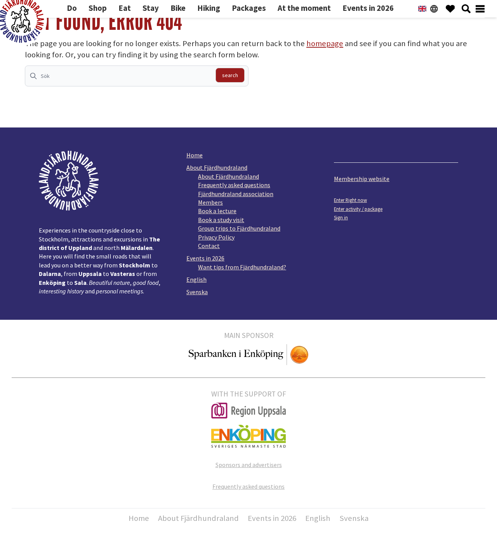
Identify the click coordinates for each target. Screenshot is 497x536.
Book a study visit (221, 220)
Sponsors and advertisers (248, 465)
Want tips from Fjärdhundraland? (242, 267)
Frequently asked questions (234, 185)
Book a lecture (217, 211)
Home (194, 155)
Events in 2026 (205, 258)
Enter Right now (350, 200)
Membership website (361, 179)
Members (210, 202)
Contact (209, 246)
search (230, 75)
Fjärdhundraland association (235, 194)
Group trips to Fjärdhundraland (239, 228)
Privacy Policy (216, 237)
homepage (324, 43)
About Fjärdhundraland (216, 167)
